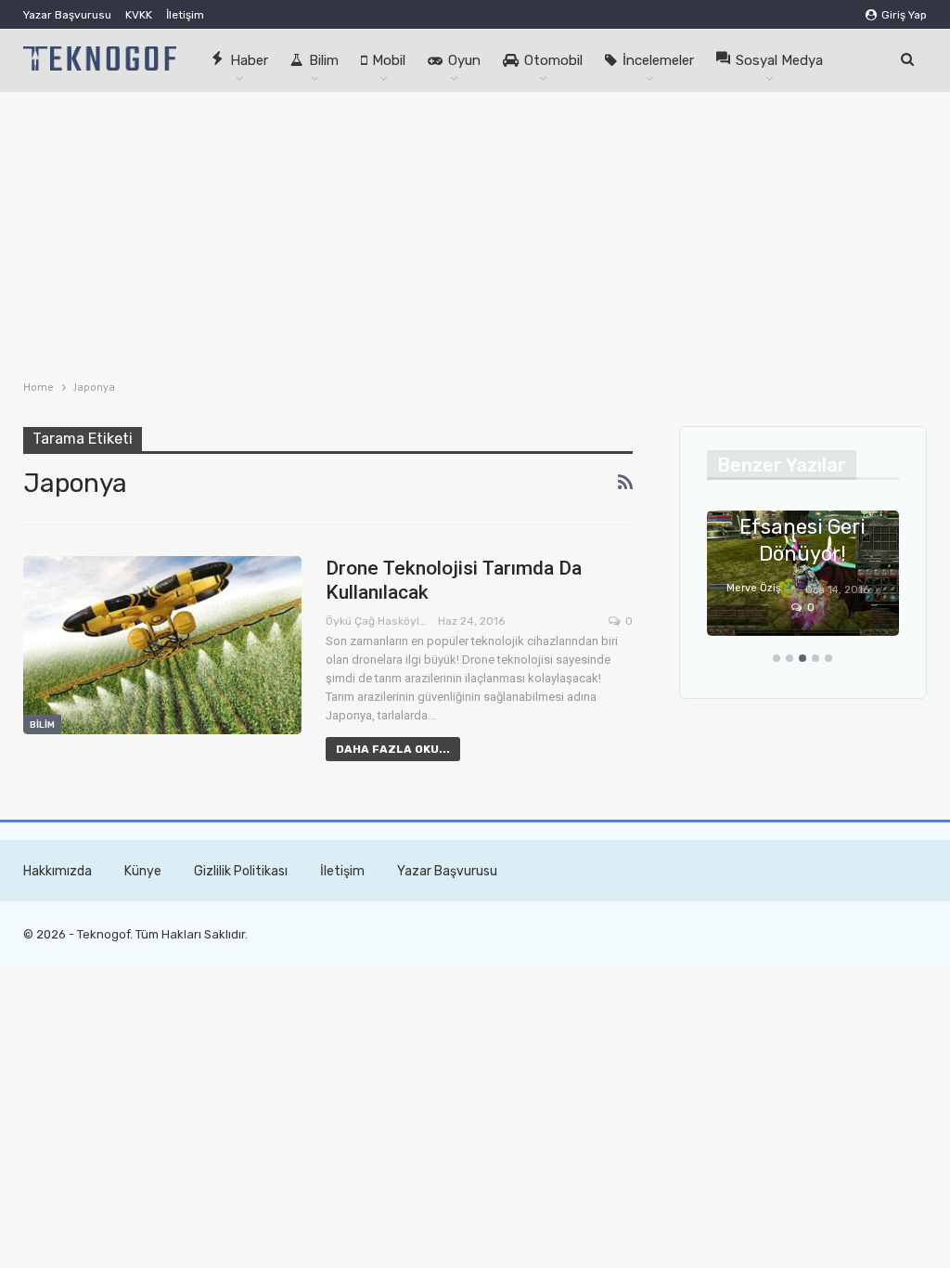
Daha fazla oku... (393, 749)
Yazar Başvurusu (67, 14)
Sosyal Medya (779, 60)
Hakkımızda (57, 871)
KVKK (138, 14)
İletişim (185, 14)
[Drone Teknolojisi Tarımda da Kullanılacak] (162, 645)
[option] (803, 582)
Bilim (324, 60)
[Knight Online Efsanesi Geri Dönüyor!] (803, 573)
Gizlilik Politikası (241, 871)
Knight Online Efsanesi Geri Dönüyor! (803, 526)
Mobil (388, 60)
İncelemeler (658, 60)
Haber (249, 60)
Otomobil (553, 60)
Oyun (464, 60)
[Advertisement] (475, 231)
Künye (142, 871)
